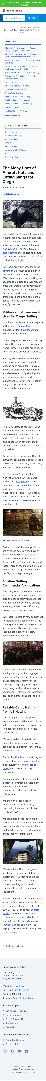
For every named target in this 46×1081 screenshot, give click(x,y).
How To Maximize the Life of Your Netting (22, 72)
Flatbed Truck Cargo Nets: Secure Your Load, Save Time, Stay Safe (21, 67)
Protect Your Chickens (14, 93)
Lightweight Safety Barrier (15, 89)
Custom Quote (26, 998)
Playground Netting (13, 107)
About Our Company (16, 1040)
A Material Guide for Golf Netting (18, 104)
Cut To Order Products (17, 1011)
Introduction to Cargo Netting (17, 86)
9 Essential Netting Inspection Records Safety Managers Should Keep (21, 49)
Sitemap (33, 1072)
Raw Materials (12, 1023)
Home (5, 30)
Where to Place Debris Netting (17, 96)
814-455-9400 (17, 986)
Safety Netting (11, 146)
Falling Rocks (10, 82)
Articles (13, 30)
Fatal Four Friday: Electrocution (17, 100)
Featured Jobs (12, 1044)
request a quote (11, 924)
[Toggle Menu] (41, 10)
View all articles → (12, 115)
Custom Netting (11, 157)
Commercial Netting (13, 132)
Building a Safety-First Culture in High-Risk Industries (22, 61)
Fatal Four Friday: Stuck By (16, 111)
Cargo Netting (12, 1027)
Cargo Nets (9, 143)
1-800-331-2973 (20, 990)
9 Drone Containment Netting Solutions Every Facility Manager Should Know (21, 55)
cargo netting (10, 252)
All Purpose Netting (13, 136)
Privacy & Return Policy (18, 1072)
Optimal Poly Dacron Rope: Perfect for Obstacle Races (21, 77)
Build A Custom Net (15, 1019)
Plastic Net (9, 153)
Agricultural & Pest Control (15, 150)
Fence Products (13, 1015)
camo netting (24, 326)
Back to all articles (14, 946)
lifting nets (21, 481)
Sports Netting (11, 139)
